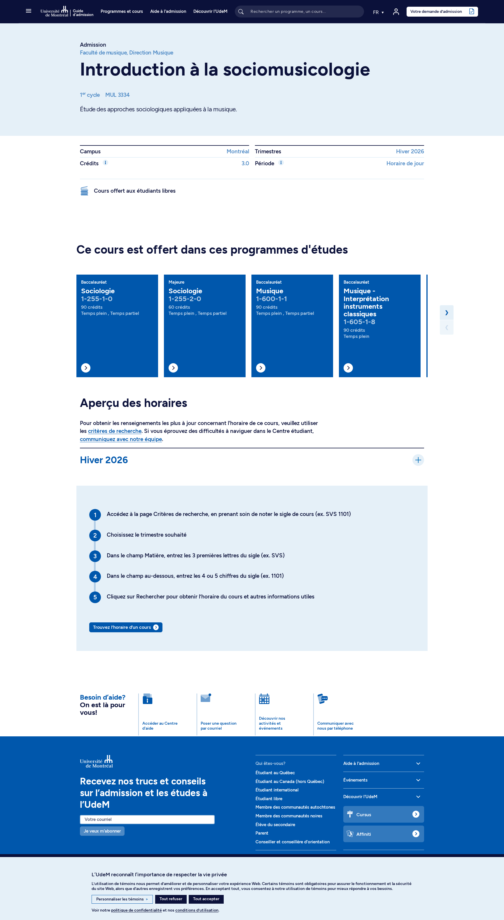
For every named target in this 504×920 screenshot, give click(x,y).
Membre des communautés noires (289, 816)
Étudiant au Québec (275, 772)
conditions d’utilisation (196, 910)
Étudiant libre (269, 798)
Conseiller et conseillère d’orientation (293, 841)
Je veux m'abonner (102, 831)
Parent (262, 833)
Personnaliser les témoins (122, 899)
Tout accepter (206, 898)
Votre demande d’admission (436, 11)
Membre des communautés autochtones (295, 807)
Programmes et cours (122, 11)
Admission (93, 44)
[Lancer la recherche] (241, 11)
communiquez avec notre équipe (121, 439)
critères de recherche (114, 431)
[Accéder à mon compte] (396, 11)
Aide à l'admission (168, 11)
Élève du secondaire (275, 824)
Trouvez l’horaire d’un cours (122, 627)
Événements (355, 780)
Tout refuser (171, 898)
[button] (28, 11)
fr (376, 12)
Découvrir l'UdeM (210, 11)
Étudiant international (277, 790)
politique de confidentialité (136, 910)
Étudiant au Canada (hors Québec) (290, 781)
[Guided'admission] (164, 761)
